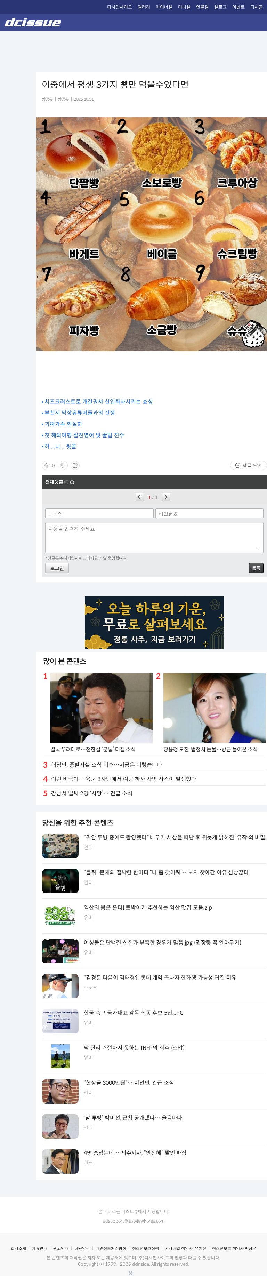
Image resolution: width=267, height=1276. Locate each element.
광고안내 (60, 1248)
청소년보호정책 (145, 1248)
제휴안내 (39, 1248)
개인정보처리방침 (111, 1248)
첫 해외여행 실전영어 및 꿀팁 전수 (84, 435)
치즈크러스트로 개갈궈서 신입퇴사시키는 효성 (98, 401)
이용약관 (82, 1248)
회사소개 (18, 1248)
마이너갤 (164, 7)
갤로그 (220, 7)
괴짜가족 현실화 (63, 424)
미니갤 (184, 7)
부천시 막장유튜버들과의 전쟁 (79, 412)
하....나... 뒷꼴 (60, 446)
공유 (75, 465)
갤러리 (144, 7)
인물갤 (202, 7)
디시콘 (256, 7)
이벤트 (238, 7)
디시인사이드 (119, 7)
